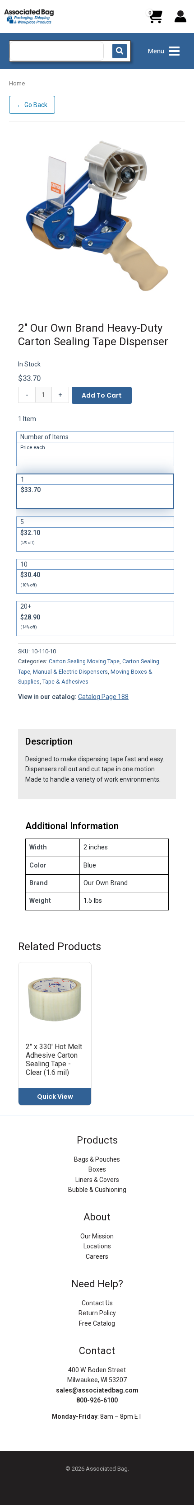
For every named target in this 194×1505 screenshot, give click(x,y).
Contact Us (97, 1303)
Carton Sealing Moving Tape (84, 661)
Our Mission (97, 1236)
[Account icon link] (180, 16)
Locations (97, 1246)
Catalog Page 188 (103, 696)
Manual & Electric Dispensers (70, 671)
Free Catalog (97, 1323)
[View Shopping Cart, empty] (154, 20)
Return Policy (97, 1313)
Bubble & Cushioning (97, 1189)
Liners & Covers (97, 1179)
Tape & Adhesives (65, 681)
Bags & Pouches (97, 1159)
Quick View (55, 1096)
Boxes (97, 1169)
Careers (97, 1256)
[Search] (119, 51)
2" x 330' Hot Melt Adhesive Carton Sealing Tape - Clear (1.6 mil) (54, 1059)
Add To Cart (102, 395)
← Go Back (32, 104)
